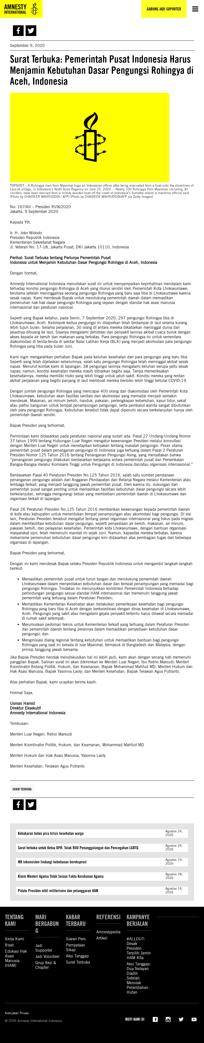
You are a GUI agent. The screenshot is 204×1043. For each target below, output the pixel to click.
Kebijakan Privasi (17, 1013)
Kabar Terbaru (76, 920)
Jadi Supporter (43, 948)
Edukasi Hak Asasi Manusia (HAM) (16, 958)
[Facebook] (155, 1018)
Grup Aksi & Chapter (45, 965)
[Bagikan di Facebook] (18, 30)
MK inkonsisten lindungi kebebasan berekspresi (52, 862)
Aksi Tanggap (77, 956)
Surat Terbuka (22, 789)
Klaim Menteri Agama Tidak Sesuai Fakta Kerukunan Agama (60, 876)
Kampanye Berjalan (138, 920)
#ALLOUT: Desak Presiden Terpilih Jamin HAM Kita (139, 948)
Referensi (108, 917)
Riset (9, 945)
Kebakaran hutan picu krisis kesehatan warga (51, 833)
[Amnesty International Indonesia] (21, 9)
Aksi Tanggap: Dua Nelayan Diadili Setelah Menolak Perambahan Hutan (139, 978)
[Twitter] (181, 1018)
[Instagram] (168, 1018)
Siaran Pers (76, 939)
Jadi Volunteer (47, 956)
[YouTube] (194, 1018)
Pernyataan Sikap (75, 947)
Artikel (101, 938)
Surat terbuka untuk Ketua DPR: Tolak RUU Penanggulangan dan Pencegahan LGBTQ (78, 847)
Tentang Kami (14, 920)
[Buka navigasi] (195, 9)
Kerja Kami (14, 939)
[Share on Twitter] (31, 30)
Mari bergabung (47, 923)
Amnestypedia (108, 932)
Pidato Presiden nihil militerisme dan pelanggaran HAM (58, 890)
